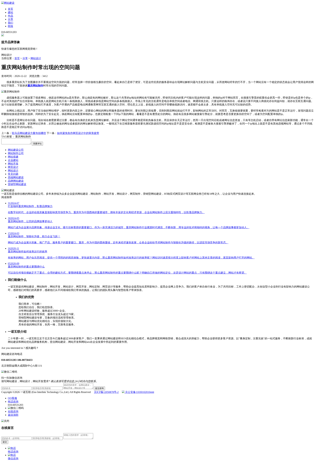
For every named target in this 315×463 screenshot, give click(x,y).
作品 (10, 15)
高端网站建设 (16, 177)
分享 (10, 19)
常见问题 (13, 174)
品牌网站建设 (16, 180)
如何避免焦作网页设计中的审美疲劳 (78, 133)
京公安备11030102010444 (139, 392)
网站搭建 (13, 156)
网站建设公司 (16, 149)
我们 (10, 22)
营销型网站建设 (17, 184)
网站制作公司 (16, 153)
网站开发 (13, 163)
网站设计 (36, 58)
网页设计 (13, 167)
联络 (10, 26)
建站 (10, 12)
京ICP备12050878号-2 (106, 392)
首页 (10, 9)
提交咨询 (99, 388)
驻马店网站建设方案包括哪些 (29, 133)
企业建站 (13, 160)
